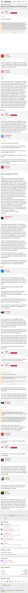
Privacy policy (17, 590)
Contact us (3, 590)
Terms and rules (10, 590)
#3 (26, 76)
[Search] (26, 1)
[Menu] (2, 1)
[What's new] (23, 1)
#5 (26, 140)
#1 (26, 16)
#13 (26, 438)
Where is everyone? (8, 538)
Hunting (4, 546)
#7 (26, 222)
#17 (26, 497)
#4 (26, 119)
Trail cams (5, 543)
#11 (26, 369)
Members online (5, 550)
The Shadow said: (5, 372)
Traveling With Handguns (8, 531)
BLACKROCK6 (24, 574)
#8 (26, 275)
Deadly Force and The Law (8, 536)
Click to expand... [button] (14, 32)
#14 (26, 451)
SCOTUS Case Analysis (8, 529)
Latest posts (4, 558)
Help (22, 590)
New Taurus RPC (7, 524)
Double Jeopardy (7, 533)
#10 (26, 356)
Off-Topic (5, 541)
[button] (1, 588)
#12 (26, 407)
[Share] (25, 17)
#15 (26, 464)
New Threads (4, 522)
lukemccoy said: (5, 410)
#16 (26, 483)
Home (2, 591)
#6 (26, 171)
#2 (26, 60)
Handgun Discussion (7, 527)
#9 (26, 316)
